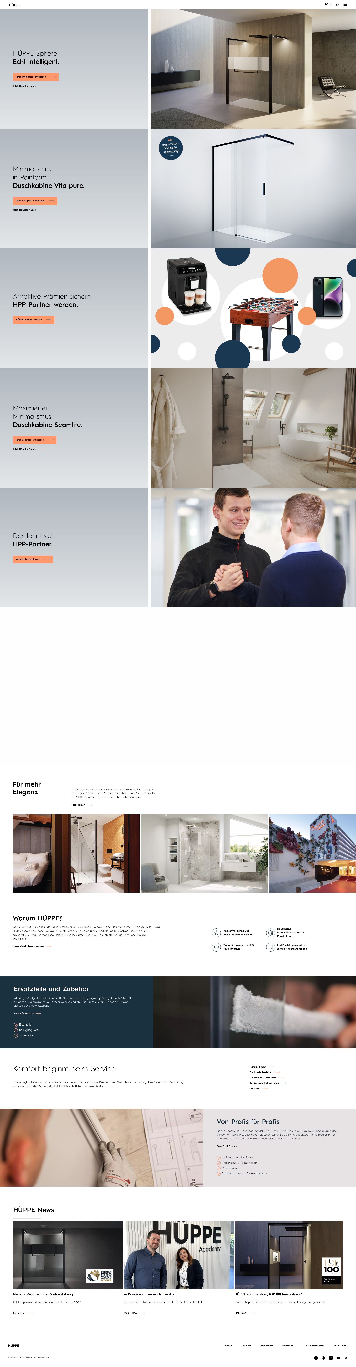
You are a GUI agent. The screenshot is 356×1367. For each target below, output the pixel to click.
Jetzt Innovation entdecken (31, 77)
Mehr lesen (19, 1313)
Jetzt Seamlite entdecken (30, 440)
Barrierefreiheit (315, 1346)
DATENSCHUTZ (289, 1346)
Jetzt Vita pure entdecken (30, 201)
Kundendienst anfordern (263, 1078)
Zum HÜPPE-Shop (24, 1014)
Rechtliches (341, 1346)
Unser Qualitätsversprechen (28, 946)
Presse (228, 1346)
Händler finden (224, 656)
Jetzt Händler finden (24, 86)
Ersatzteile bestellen (260, 1072)
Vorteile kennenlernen (28, 559)
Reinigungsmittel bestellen (264, 1083)
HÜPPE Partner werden (29, 320)
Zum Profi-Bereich (227, 1146)
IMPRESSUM (267, 1346)
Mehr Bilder (78, 805)
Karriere (246, 1346)
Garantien (255, 1088)
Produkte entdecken (230, 646)
